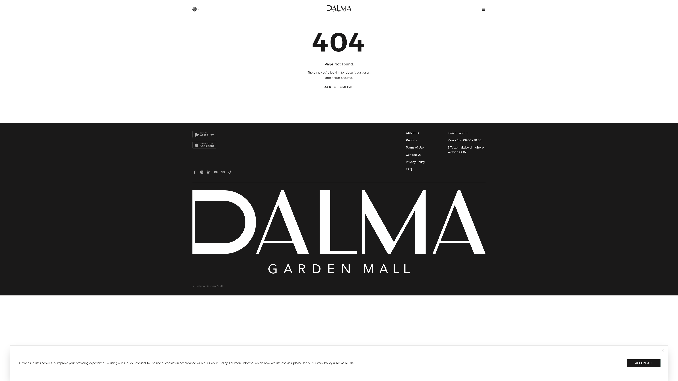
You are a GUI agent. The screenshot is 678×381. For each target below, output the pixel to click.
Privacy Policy (415, 162)
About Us (412, 133)
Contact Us (413, 154)
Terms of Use (415, 147)
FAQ (409, 169)
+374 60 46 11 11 (458, 133)
